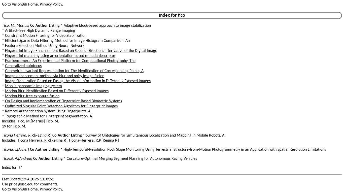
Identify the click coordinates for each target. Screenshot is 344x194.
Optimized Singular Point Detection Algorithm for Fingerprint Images (61, 106)
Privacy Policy (51, 5)
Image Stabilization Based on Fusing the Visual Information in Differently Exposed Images (78, 81)
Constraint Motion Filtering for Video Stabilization (45, 36)
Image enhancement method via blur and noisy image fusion (54, 76)
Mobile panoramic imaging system (33, 86)
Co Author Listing (45, 26)
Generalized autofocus (23, 66)
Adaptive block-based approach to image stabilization (107, 26)
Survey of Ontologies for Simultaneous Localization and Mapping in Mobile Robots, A (155, 136)
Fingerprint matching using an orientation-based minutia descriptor (60, 56)
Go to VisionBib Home (20, 5)
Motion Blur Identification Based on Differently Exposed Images (57, 91)
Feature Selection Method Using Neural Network (44, 46)
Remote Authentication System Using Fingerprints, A (47, 111)
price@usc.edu (21, 184)
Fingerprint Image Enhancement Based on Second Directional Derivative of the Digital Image (81, 51)
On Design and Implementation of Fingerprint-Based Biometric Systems (63, 101)
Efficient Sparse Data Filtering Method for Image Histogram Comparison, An (67, 41)
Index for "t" (12, 168)
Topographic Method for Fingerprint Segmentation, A (48, 116)
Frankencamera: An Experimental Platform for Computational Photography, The (70, 61)
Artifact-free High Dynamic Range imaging (40, 31)
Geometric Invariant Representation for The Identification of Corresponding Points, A (74, 71)
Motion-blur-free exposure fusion (32, 96)
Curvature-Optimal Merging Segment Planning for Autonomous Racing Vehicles (132, 159)
